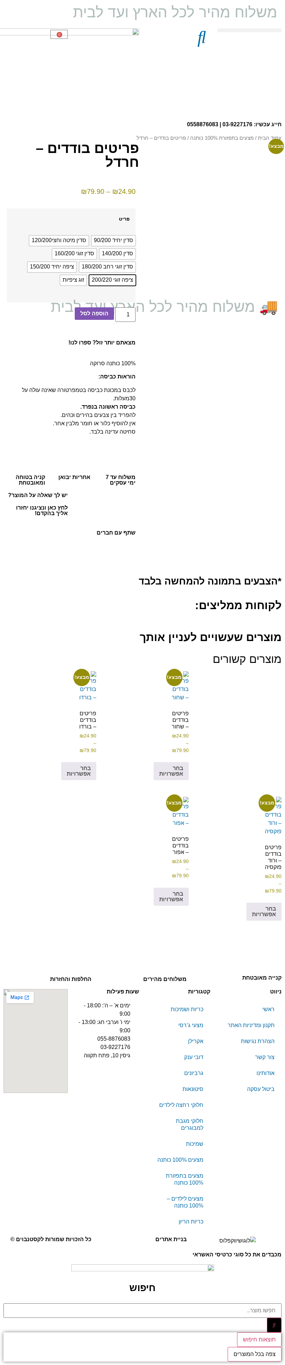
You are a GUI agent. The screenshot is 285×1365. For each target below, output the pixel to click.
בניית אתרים (171, 1239)
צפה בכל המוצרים (255, 1354)
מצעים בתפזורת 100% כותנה (222, 138)
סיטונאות (192, 1089)
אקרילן (195, 1041)
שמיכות (194, 1144)
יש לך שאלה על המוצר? (38, 495)
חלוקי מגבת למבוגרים (189, 1124)
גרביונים (193, 1073)
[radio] (113, 241)
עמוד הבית (270, 138)
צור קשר (265, 1057)
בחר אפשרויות (171, 771)
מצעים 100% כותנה (180, 1160)
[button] (249, 30)
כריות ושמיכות (187, 1009)
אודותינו (265, 1073)
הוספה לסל (94, 313)
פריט (124, 218)
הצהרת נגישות (258, 1041)
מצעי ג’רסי (190, 1025)
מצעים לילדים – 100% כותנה (185, 1202)
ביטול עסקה (261, 1089)
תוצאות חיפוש (259, 1339)
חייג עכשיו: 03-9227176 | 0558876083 (234, 124)
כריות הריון (191, 1222)
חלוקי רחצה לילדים (181, 1105)
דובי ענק (193, 1057)
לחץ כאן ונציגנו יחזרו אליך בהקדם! (42, 510)
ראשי (268, 1009)
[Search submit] (274, 1325)
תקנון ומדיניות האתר (251, 1025)
